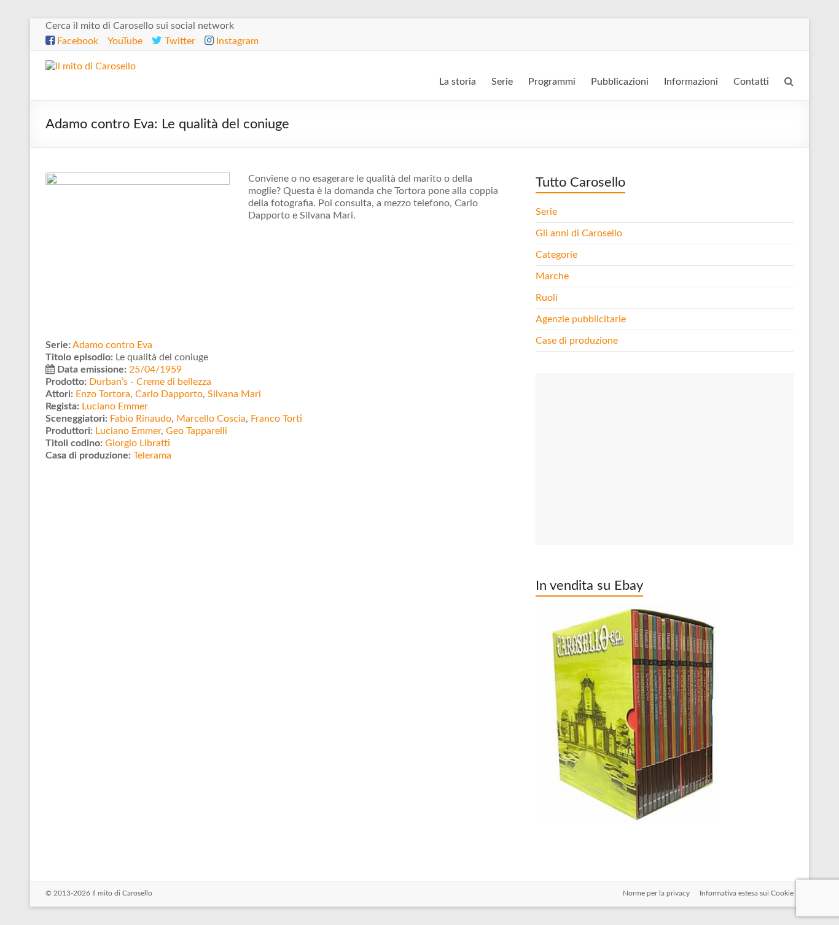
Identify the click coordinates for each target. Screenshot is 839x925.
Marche (552, 276)
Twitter (178, 41)
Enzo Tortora (103, 394)
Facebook (76, 41)
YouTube (124, 41)
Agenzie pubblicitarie (582, 319)
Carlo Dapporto (169, 394)
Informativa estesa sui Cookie (747, 893)
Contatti (751, 82)
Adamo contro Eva (112, 345)
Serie (502, 82)
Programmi (552, 82)
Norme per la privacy (656, 893)
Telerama (152, 455)
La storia (457, 82)
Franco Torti (276, 419)
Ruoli (547, 298)
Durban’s (108, 382)
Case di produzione (578, 341)
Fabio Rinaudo (140, 419)
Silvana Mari (234, 394)
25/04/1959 (155, 369)
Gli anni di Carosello (579, 233)
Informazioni (691, 82)
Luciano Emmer (115, 406)
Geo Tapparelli (196, 431)
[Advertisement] (665, 459)
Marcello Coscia (211, 419)
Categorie (558, 255)
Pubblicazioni (620, 82)
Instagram (236, 41)
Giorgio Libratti (137, 443)
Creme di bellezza (173, 382)
